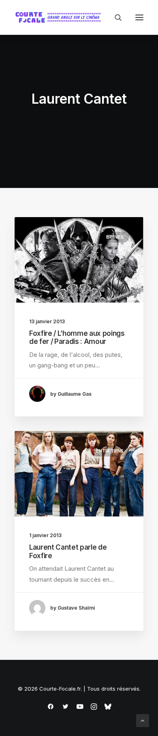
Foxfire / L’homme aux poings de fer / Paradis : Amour (76, 337)
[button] (139, 17)
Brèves (115, 237)
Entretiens (110, 451)
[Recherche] (114, 17)
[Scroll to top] (142, 720)
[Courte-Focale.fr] (60, 17)
